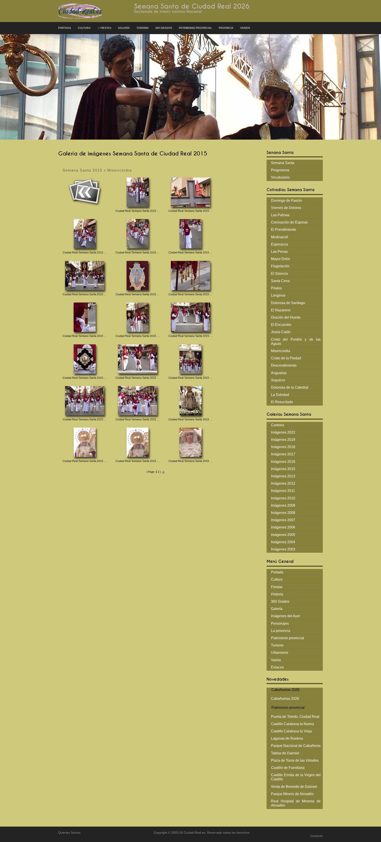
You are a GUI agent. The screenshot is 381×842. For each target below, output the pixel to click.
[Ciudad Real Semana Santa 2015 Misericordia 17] (190, 400)
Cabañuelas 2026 (285, 698)
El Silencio (279, 273)
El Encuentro (281, 325)
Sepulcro (278, 380)
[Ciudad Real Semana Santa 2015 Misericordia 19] (138, 442)
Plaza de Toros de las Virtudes (295, 760)
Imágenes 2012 (283, 483)
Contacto (316, 836)
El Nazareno (281, 310)
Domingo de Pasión (286, 200)
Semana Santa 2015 (82, 170)
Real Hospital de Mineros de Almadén (296, 803)
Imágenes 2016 (283, 461)
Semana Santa (282, 163)
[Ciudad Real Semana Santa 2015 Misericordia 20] (190, 442)
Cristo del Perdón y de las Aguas (296, 341)
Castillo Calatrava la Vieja (291, 731)
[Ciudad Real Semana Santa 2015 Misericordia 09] (85, 317)
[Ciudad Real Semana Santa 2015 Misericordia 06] (84, 275)
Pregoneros (280, 170)
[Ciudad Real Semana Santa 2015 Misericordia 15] (84, 400)
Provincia (226, 28)
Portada (64, 28)
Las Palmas (280, 215)
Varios (245, 28)
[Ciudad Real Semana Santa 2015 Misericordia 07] (138, 275)
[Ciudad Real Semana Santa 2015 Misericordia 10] (138, 317)
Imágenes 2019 (283, 439)
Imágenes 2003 (283, 549)
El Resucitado (282, 402)
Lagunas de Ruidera (287, 738)
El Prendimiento (283, 229)
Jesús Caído (281, 332)
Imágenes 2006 (283, 527)
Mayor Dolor (280, 259)
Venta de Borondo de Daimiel (294, 786)
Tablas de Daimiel (285, 753)
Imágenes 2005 (283, 535)
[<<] (84, 192)
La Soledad (280, 395)
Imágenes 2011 (283, 491)
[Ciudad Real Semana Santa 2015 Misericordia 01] (138, 192)
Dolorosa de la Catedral (289, 387)
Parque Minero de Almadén (292, 794)
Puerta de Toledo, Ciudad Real (295, 716)
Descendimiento (284, 365)
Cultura (84, 28)
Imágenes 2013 (283, 476)
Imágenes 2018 (283, 447)
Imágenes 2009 (283, 505)
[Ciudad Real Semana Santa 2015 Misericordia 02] (190, 192)
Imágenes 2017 (283, 454)
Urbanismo (279, 652)
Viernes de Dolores (286, 208)
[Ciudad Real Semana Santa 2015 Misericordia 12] (85, 358)
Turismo (142, 28)
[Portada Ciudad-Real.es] (80, 11)
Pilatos (276, 288)
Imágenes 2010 (283, 498)
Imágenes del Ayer (285, 616)
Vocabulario (280, 177)
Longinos (278, 295)
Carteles (277, 425)
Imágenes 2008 (283, 513)
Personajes (280, 623)
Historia (277, 594)
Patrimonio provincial (195, 28)
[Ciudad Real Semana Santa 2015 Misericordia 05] (190, 233)
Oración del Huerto (286, 317)
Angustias (279, 373)
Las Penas (279, 251)
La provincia (280, 631)
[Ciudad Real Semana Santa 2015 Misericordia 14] (190, 358)
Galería (124, 28)
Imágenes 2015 (283, 469)
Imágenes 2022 (283, 432)
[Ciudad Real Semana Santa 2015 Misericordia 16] (137, 400)
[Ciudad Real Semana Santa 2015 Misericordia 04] (138, 233)
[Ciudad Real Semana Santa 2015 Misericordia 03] (85, 233)
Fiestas (106, 28)
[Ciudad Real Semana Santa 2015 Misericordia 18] (85, 442)
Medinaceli (279, 237)
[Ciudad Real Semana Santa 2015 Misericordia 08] (190, 275)
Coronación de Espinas (289, 222)
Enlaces (277, 667)
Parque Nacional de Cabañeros (296, 746)
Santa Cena (280, 281)
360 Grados (163, 28)
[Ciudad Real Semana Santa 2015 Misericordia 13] (137, 358)
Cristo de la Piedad (286, 358)
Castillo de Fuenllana (287, 768)
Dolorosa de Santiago (288, 303)
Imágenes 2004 (283, 542)
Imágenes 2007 (283, 520)
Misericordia (119, 170)
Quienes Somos (69, 832)
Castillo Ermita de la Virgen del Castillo (296, 777)
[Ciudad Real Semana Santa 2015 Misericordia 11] (190, 317)
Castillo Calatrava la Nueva (292, 724)
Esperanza (279, 244)
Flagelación (280, 266)
